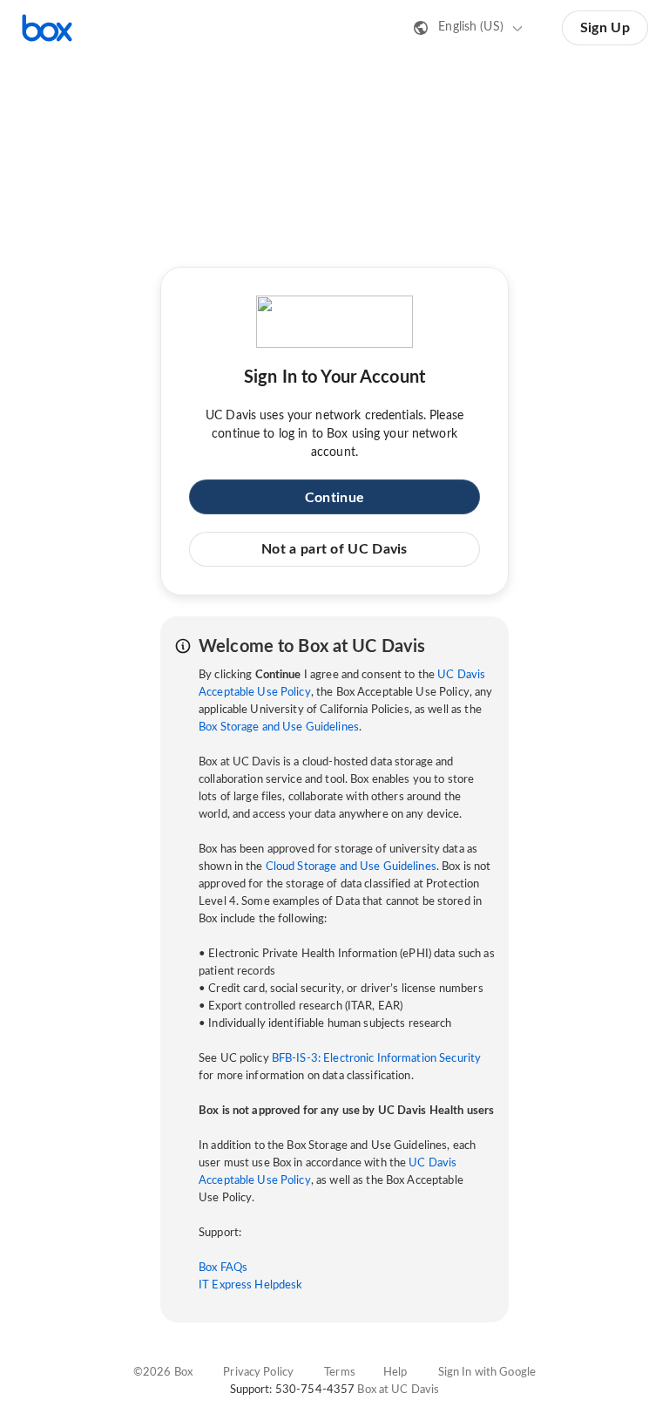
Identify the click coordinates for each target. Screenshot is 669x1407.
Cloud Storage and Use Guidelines (351, 867)
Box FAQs (223, 1268)
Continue (334, 498)
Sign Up (605, 28)
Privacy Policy (258, 1372)
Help (395, 1372)
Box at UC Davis (398, 1390)
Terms (339, 1372)
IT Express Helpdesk (250, 1285)
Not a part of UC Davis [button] (334, 549)
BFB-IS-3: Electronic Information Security (376, 1058)
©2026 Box (163, 1372)
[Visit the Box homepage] (47, 28)
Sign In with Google (487, 1372)
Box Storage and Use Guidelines (279, 727)
